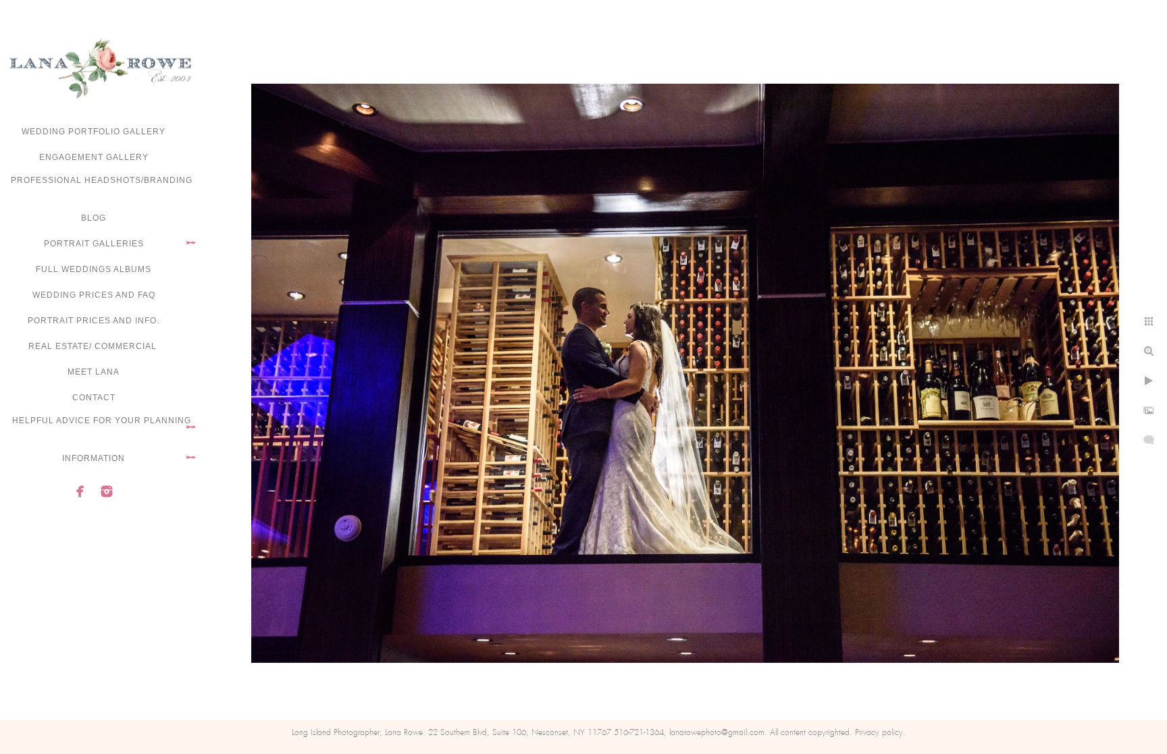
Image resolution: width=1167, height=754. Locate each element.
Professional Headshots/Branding (101, 180)
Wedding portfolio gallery (93, 131)
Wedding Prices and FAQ (93, 295)
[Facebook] (80, 491)
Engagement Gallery (94, 157)
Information (93, 458)
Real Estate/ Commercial (93, 346)
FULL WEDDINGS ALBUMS (93, 269)
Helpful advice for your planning (101, 420)
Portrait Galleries (94, 243)
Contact (93, 397)
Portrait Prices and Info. (93, 320)
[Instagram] (106, 491)
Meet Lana (94, 372)
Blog (93, 218)
